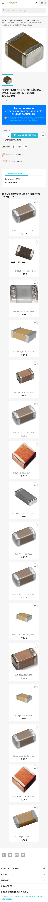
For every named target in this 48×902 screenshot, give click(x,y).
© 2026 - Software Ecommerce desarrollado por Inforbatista (22, 897)
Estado (8, 182)
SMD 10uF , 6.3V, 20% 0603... (24, 392)
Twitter (10, 855)
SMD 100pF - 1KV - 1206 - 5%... (24, 271)
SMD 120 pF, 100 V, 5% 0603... (24, 352)
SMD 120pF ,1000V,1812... (24, 837)
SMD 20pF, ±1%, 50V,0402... (24, 715)
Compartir (13, 146)
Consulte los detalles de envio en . (26, 119)
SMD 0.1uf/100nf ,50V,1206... (24, 473)
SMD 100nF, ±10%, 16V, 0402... (24, 635)
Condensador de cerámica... (24, 230)
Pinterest (25, 146)
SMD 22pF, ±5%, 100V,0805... (24, 311)
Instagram (23, 855)
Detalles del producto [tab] (16, 173)
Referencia (10, 179)
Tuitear (19, 146)
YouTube (17, 855)
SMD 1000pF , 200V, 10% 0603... (24, 513)
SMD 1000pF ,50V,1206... (24, 554)
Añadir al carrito (24, 135)
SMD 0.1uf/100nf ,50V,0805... (24, 432)
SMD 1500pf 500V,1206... (24, 675)
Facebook (4, 855)
